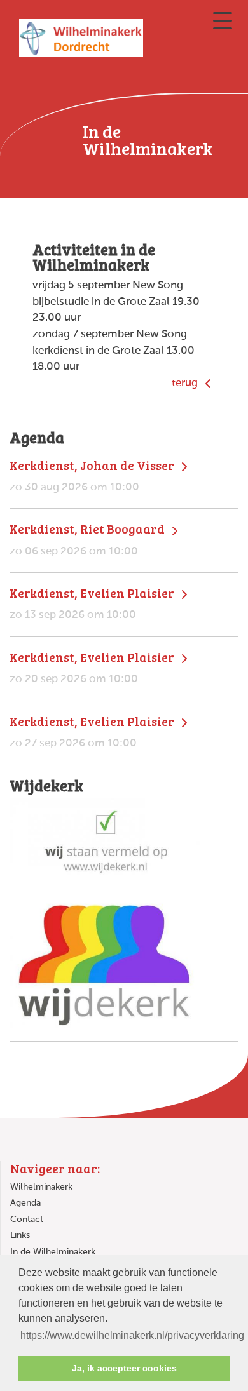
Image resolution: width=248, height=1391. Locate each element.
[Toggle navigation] (222, 20)
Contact (26, 1219)
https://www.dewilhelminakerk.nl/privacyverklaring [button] (132, 1335)
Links (20, 1235)
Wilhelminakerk (41, 1187)
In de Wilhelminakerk (52, 1251)
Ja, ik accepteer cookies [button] (124, 1368)
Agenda (25, 1203)
